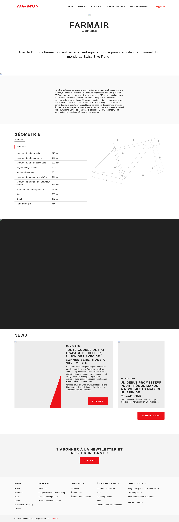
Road (16, 497)
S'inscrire (89, 460)
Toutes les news (151, 416)
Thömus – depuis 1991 (107, 489)
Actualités (75, 489)
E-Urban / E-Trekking (23, 505)
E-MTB (17, 489)
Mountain (18, 493)
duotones (54, 518)
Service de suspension (48, 497)
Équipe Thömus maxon (81, 497)
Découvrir (98, 401)
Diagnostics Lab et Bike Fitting (51, 493)
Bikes (70, 6)
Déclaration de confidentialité (109, 505)
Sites (99, 493)
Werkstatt (42, 489)
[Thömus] (26, 6)
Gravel (17, 501)
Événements (76, 493)
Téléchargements (104, 497)
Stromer (17, 509)
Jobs (99, 501)
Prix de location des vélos (49, 501)
